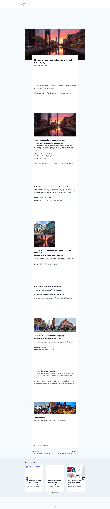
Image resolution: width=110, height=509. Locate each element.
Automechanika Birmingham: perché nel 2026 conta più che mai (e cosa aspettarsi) (67, 453)
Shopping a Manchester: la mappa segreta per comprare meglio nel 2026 (55, 482)
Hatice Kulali (37, 65)
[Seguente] (83, 478)
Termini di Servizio (83, 4)
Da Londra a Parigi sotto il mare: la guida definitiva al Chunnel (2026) (41, 453)
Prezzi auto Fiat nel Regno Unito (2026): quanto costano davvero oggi (34, 482)
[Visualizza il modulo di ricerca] (90, 4)
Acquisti (36, 57)
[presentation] (34, 471)
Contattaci (63, 4)
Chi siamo (57, 4)
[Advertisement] (55, 21)
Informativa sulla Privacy (72, 4)
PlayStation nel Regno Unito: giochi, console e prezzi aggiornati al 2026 (75, 482)
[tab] (52, 492)
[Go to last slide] (27, 478)
